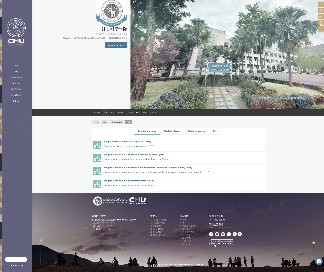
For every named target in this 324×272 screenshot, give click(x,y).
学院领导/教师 (133, 112)
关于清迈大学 (188, 232)
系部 (112, 112)
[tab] (147, 131)
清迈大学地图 (158, 222)
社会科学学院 (117, 122)
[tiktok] (229, 234)
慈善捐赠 (156, 225)
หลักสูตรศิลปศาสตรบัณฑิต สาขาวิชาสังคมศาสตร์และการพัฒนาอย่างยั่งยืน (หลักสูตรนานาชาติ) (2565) (148, 167)
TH (10, 265)
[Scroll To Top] (319, 269)
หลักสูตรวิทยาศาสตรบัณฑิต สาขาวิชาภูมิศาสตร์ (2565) (127, 141)
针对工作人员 (158, 235)
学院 (105, 122)
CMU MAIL (157, 228)
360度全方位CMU (218, 219)
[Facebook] (211, 234)
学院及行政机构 (189, 225)
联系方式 (16, 101)
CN (21, 265)
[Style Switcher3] (321, 4)
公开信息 (186, 235)
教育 (184, 222)
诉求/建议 (186, 241)
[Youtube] (217, 234)
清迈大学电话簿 (159, 219)
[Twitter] (223, 234)
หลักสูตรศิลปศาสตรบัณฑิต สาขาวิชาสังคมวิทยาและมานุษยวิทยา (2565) (134, 154)
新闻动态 (186, 228)
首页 (96, 122)
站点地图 (186, 244)
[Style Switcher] (321, 10)
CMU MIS (156, 232)
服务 (144, 112)
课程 (105, 112)
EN (16, 265)
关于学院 (96, 112)
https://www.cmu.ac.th (226, 227)
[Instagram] (235, 234)
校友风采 (121, 112)
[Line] (240, 234)
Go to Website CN (116, 45)
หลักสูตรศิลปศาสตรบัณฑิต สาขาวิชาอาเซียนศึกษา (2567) (129, 180)
